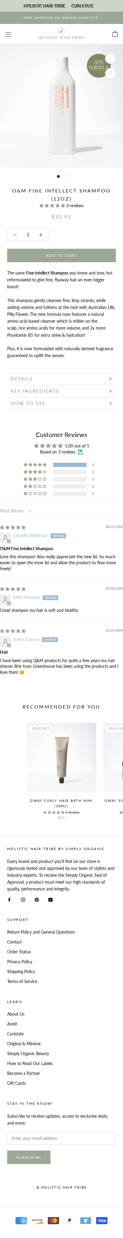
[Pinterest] (37, 899)
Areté (12, 1023)
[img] (13, 527)
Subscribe (29, 1157)
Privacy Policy (19, 961)
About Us (15, 1014)
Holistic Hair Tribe (44, 5)
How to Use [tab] (28, 403)
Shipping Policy (21, 971)
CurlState (82, 5)
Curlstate (15, 1033)
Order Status (19, 951)
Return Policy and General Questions (41, 931)
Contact (14, 941)
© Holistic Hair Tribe (61, 1187)
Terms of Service (22, 981)
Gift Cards (16, 1083)
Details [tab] (22, 378)
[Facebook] (9, 899)
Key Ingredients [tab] (35, 391)
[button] (52, 205)
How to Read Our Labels (30, 1063)
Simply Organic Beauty (28, 1053)
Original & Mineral (23, 1043)
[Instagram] (23, 899)
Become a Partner (23, 1073)
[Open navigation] (8, 34)
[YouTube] (50, 899)
